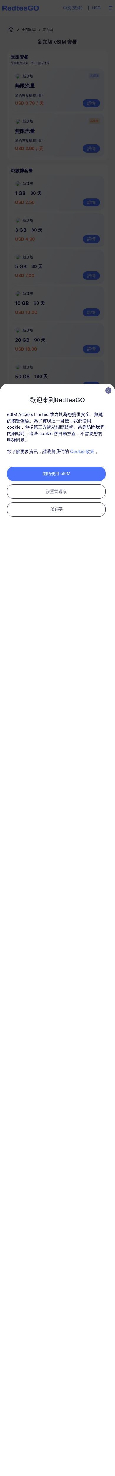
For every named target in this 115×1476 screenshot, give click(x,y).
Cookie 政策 (82, 451)
